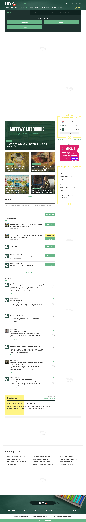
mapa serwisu (36, 510)
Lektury (69, 170)
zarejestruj (78, 3)
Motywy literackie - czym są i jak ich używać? (26, 145)
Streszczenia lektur (11, 7)
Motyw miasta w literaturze (66, 464)
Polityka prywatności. (25, 516)
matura (53, 7)
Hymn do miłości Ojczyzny (67, 187)
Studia (25, 27)
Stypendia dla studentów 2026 (40, 459)
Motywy (22, 7)
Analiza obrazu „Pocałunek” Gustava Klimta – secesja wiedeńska (15, 168)
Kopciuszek (63, 184)
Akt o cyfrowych (62, 510)
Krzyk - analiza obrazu (12, 464)
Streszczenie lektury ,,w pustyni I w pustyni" (22, 256)
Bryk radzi (9, 141)
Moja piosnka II (64, 200)
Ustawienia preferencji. (36, 516)
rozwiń (69, 133)
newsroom (49, 510)
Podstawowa (25, 22)
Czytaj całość (10, 411)
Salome (62, 173)
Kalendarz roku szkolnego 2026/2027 (16, 456)
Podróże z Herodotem (66, 176)
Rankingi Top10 (61, 139)
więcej (60, 7)
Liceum (61, 22)
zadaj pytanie (50, 214)
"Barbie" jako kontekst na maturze (41, 461)
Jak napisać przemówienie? (66, 456)
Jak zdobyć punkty (77, 139)
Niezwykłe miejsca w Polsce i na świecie (16, 461)
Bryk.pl (6, 417)
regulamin (74, 510)
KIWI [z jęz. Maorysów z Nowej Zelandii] (21, 403)
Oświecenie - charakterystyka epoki (41, 456)
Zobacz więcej (29, 196)
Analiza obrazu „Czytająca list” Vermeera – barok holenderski (42, 191)
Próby (61, 193)
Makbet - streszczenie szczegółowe (68, 459)
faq (24, 510)
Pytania (30, 7)
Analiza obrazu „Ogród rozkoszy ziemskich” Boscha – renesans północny (16, 190)
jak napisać (45, 7)
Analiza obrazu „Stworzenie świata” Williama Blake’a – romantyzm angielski (41, 168)
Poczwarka (63, 182)
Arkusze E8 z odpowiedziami (14, 459)
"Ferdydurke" (13, 246)
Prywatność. (17, 516)
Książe (62, 190)
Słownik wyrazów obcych (49, 398)
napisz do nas (11, 510)
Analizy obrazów (10, 164)
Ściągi (37, 7)
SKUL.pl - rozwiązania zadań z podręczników (43, 464)
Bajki (61, 179)
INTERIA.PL (50, 516)
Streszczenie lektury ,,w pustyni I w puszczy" (22, 265)
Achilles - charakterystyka (66, 461)
